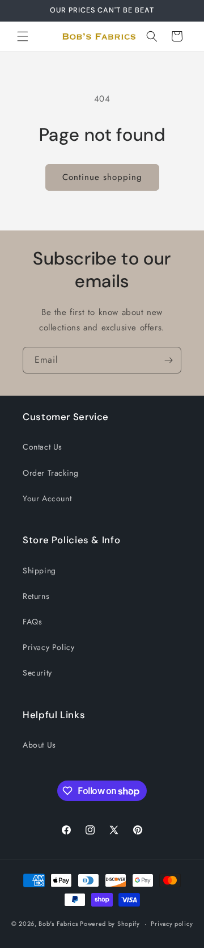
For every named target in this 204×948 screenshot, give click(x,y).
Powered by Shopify (110, 923)
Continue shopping (102, 177)
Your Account (47, 498)
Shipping (39, 570)
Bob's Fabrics (58, 923)
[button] (22, 36)
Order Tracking (50, 473)
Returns (36, 596)
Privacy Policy (48, 647)
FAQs (32, 621)
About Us (39, 744)
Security (37, 672)
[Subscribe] (168, 360)
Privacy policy (172, 923)
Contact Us (42, 446)
